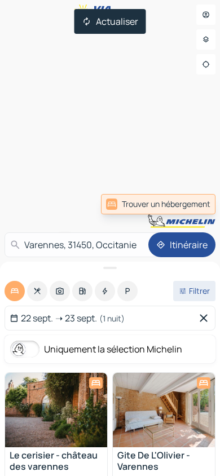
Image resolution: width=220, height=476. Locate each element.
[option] (15, 291)
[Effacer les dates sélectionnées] (206, 318)
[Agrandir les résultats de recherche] (110, 268)
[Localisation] (205, 64)
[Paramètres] (205, 39)
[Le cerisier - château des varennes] (56, 410)
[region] (56, 410)
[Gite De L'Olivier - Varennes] (164, 410)
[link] (190, 204)
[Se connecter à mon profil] (205, 15)
